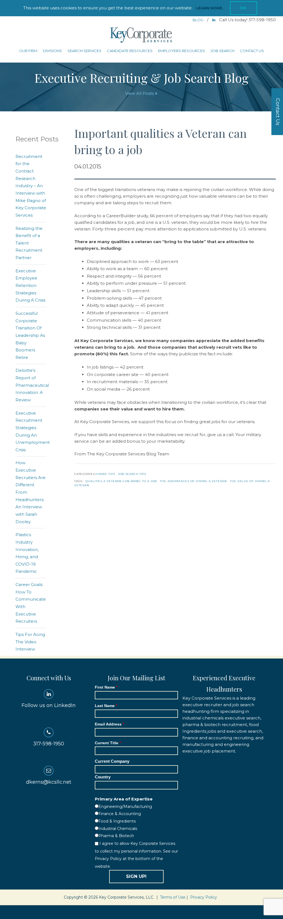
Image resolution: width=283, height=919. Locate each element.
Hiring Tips (105, 474)
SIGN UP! (136, 876)
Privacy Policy (203, 897)
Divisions (52, 51)
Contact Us (252, 51)
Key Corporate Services (141, 35)
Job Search (222, 51)
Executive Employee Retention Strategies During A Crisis (30, 285)
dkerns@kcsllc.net (48, 782)
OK (243, 8)
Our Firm (28, 51)
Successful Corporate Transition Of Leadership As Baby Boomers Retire (30, 335)
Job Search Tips (132, 474)
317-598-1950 (48, 744)
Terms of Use (172, 897)
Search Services (84, 51)
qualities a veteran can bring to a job (121, 481)
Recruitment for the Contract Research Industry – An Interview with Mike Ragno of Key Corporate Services (30, 186)
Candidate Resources (130, 51)
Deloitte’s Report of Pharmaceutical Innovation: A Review (32, 385)
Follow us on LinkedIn (49, 705)
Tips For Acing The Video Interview (30, 642)
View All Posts (140, 93)
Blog (198, 20)
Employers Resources (181, 51)
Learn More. (209, 8)
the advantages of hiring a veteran (193, 481)
